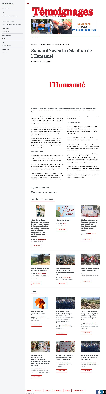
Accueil (32, 37)
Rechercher (38, 390)
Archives (47, 390)
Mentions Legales (78, 390)
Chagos (4, 38)
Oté (3, 12)
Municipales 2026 (6, 35)
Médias (36, 37)
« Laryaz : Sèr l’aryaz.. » (63, 220)
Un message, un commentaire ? (44, 192)
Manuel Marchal (91, 233)
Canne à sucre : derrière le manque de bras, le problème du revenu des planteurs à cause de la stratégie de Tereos (90, 316)
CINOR (3, 42)
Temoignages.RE (7, 3)
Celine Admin (46, 61)
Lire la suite (36, 245)
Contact (67, 390)
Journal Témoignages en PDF (10, 16)
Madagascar (5, 31)
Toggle (28, 3)
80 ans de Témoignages (8, 21)
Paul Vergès (5, 28)
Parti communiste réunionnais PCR (11, 24)
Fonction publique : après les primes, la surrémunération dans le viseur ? (90, 357)
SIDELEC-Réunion (6, 45)
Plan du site (57, 390)
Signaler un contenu (40, 187)
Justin (64, 223)
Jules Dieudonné (42, 239)
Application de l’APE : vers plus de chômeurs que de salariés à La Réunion (64, 357)
